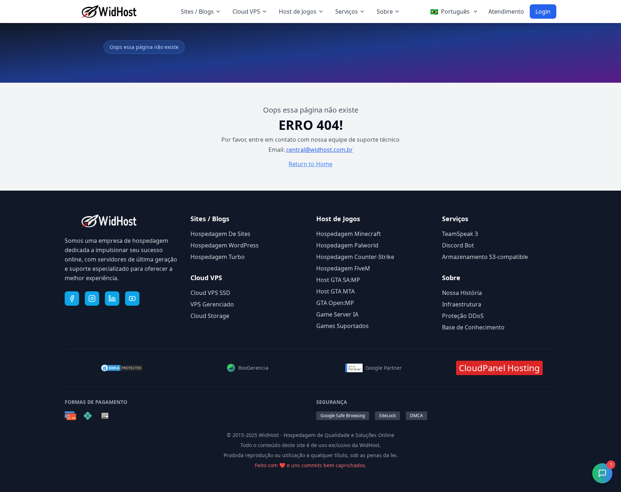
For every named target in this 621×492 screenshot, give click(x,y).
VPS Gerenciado (212, 304)
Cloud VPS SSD (210, 293)
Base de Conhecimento (473, 327)
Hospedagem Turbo (217, 257)
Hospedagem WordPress (224, 245)
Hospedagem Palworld (347, 245)
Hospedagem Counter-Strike (355, 257)
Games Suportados (342, 326)
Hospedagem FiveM (343, 268)
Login (543, 11)
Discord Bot (458, 245)
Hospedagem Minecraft (348, 234)
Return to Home (310, 164)
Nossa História (462, 293)
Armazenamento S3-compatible (485, 257)
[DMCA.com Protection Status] (121, 368)
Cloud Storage (209, 316)
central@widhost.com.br (319, 150)
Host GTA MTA (335, 291)
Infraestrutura (461, 304)
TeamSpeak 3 (460, 234)
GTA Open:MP (335, 303)
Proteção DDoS (463, 316)
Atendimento (506, 11)
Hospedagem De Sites (220, 234)
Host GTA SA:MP (338, 280)
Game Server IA (337, 314)
